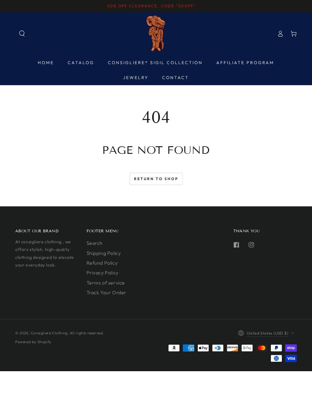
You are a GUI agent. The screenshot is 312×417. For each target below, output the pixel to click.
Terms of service (106, 283)
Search (95, 243)
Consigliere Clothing (49, 333)
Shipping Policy (104, 253)
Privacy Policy (103, 273)
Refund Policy (102, 263)
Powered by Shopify (33, 341)
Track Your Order (107, 292)
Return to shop (156, 178)
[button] (22, 33)
